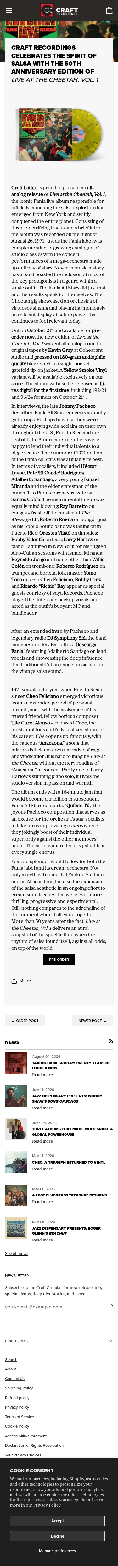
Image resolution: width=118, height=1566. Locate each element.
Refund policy (17, 1397)
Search (11, 1359)
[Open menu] (14, 10)
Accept (57, 1520)
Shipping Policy (19, 1388)
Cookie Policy (17, 1426)
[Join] (108, 1306)
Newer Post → (93, 1020)
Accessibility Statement (26, 1436)
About (10, 1369)
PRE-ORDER (59, 959)
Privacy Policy (47, 1505)
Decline (57, 1536)
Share (25, 981)
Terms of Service (19, 1417)
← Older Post (25, 1020)
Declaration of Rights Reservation (34, 1445)
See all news (16, 1253)
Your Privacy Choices (23, 1455)
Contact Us (15, 1378)
